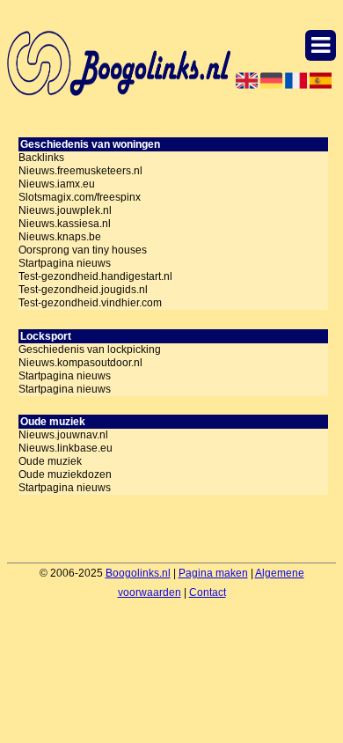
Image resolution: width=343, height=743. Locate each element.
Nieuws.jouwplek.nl (65, 210)
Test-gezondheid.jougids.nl (83, 289)
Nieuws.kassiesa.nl (64, 223)
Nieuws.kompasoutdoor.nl (80, 363)
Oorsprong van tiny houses (82, 250)
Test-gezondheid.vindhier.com (90, 303)
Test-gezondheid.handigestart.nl (95, 276)
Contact (207, 592)
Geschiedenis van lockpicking (89, 349)
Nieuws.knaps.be (59, 237)
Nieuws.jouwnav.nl (63, 435)
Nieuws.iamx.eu (56, 184)
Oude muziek (50, 461)
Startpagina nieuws (64, 263)
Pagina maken (213, 573)
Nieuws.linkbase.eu (65, 448)
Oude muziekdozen (65, 474)
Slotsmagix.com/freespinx (79, 197)
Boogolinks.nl (138, 573)
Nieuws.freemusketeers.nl (80, 171)
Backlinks (41, 157)
